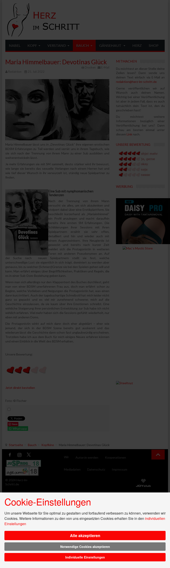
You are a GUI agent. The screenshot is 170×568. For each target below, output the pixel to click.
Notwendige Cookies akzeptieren (85, 546)
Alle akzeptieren (85, 535)
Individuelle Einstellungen (85, 557)
